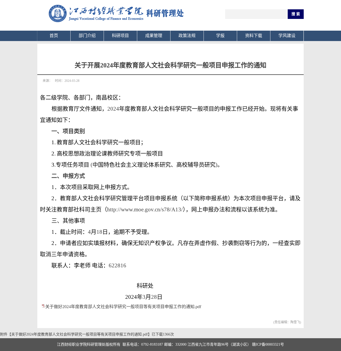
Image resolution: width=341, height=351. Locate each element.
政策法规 (187, 35)
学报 (220, 35)
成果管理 (153, 35)
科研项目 (120, 35)
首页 (54, 35)
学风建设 (286, 35)
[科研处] (117, 25)
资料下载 (253, 35)
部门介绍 (87, 35)
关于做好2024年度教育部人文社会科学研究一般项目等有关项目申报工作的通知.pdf (123, 306)
